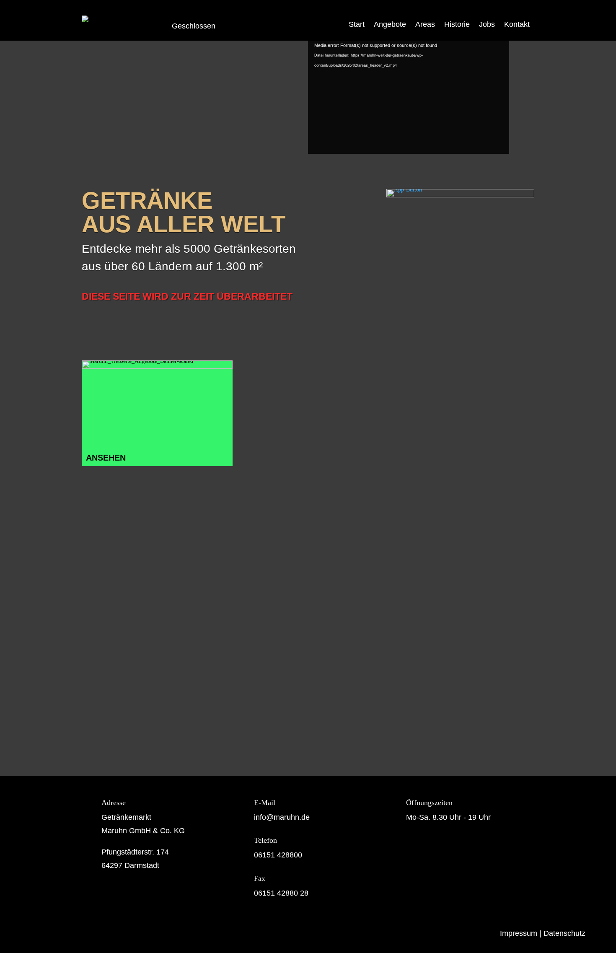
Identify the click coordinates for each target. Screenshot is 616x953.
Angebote (390, 24)
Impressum (518, 933)
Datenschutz (564, 933)
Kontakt (517, 24)
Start (357, 24)
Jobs (487, 24)
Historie (457, 24)
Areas (425, 24)
